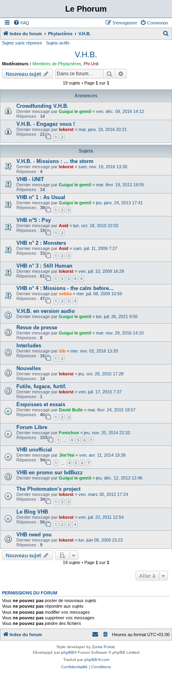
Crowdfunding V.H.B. (42, 106)
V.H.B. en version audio (45, 311)
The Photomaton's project (48, 489)
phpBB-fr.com (96, 659)
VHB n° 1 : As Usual (40, 197)
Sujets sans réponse (22, 42)
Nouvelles (28, 368)
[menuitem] (21, 23)
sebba (65, 293)
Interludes (28, 346)
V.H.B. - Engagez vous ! (45, 124)
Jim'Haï (66, 455)
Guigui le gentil (75, 111)
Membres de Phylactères (56, 63)
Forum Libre (31, 427)
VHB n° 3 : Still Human (44, 266)
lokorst (66, 129)
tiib (62, 351)
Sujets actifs (58, 42)
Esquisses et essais (40, 404)
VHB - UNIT (30, 179)
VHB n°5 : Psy (33, 220)
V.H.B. (86, 54)
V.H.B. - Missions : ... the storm (55, 161)
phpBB (67, 652)
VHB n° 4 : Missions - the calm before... (65, 288)
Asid (63, 225)
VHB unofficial (34, 450)
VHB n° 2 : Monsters (41, 243)
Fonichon (69, 432)
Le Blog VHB (32, 512)
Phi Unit (91, 63)
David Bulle (71, 409)
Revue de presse (36, 327)
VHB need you (34, 535)
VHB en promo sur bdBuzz (49, 472)
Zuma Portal (103, 647)
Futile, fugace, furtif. (41, 386)
